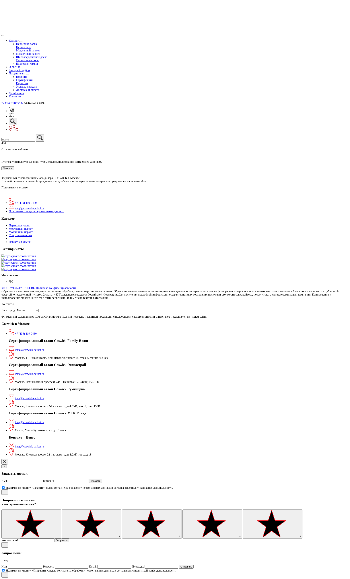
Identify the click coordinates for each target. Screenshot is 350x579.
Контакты (15, 96)
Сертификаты (24, 80)
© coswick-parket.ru (18, 288)
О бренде (14, 66)
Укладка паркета (26, 86)
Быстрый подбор (19, 70)
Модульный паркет (28, 50)
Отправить (62, 540)
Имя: (4, 480)
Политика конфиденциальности (56, 288)
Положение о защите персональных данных (36, 211)
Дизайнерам (16, 93)
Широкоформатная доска (31, 57)
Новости (21, 76)
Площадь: (138, 566)
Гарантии (22, 83)
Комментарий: (10, 540)
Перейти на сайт (11, 155)
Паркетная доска (26, 43)
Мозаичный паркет (28, 53)
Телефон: (49, 480)
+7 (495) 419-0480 (12, 102)
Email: (93, 566)
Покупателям (17, 73)
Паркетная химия (27, 63)
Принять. (8, 168)
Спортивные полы (27, 60)
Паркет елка (23, 47)
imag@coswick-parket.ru (29, 208)
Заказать (95, 481)
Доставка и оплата (27, 89)
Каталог (14, 40)
